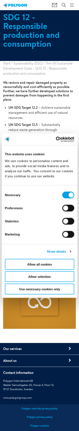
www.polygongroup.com (17, 397)
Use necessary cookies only (39, 289)
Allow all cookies (39, 264)
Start (7, 63)
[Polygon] (15, 5)
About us (10, 360)
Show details (56, 251)
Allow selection (39, 276)
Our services (12, 348)
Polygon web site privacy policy (39, 408)
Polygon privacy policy (39, 417)
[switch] (68, 211)
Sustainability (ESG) (28, 63)
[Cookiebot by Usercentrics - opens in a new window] (56, 139)
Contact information (18, 372)
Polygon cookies (39, 425)
